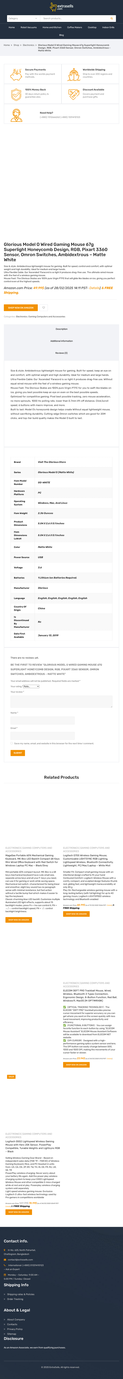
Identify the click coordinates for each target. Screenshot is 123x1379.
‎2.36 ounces (45, 513)
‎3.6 (40, 567)
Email (14, 728)
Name (14, 712)
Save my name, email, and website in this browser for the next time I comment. (54, 743)
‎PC (39, 492)
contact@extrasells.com (20, 1259)
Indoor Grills (108, 27)
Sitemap (11, 1334)
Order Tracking (15, 1299)
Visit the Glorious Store (52, 462)
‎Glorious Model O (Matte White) (56, 472)
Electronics (28, 45)
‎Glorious (43, 588)
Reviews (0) (61, 353)
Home (12, 27)
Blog (61, 35)
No (39, 621)
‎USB (40, 557)
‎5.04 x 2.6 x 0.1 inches (51, 523)
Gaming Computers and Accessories (46, 316)
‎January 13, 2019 (48, 635)
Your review (17, 692)
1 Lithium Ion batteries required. (57, 577)
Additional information (61, 341)
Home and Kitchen (52, 27)
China (41, 608)
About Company (16, 1319)
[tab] (61, 330)
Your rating (17, 686)
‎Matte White (45, 547)
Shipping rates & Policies (20, 1294)
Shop (16, 45)
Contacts (12, 1324)
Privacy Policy (15, 1329)
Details (94, 288)
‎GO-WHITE (44, 482)
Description (61, 329)
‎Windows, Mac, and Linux (52, 503)
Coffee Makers (74, 27)
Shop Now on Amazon (20, 307)
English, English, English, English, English (62, 598)
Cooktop (92, 27)
